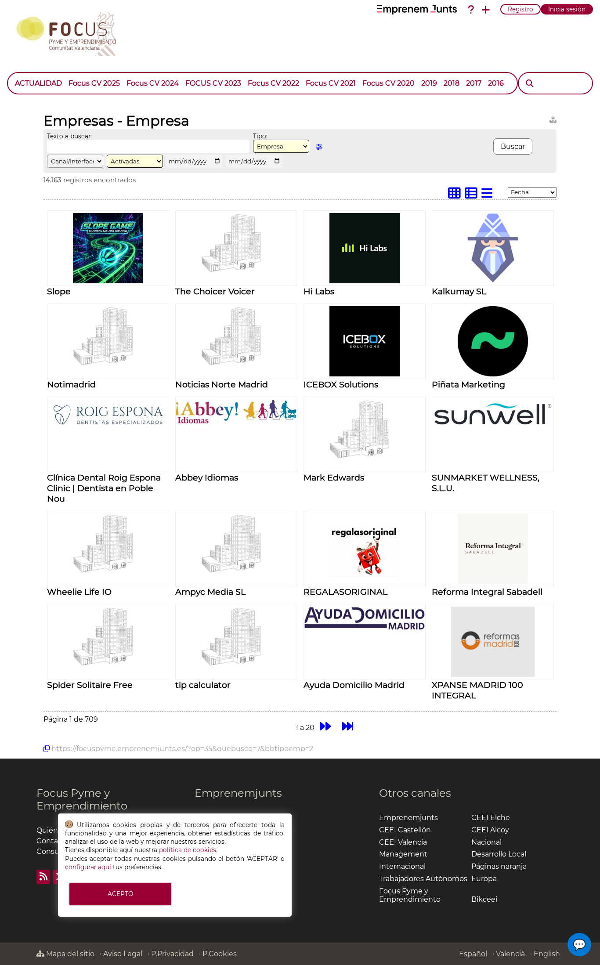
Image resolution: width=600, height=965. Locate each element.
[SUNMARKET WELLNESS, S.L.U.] (492, 427)
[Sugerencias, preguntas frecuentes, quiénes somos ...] (470, 10)
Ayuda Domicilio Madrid (354, 684)
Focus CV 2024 (153, 83)
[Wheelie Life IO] (108, 571)
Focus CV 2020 (388, 83)
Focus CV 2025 (94, 83)
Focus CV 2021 (331, 83)
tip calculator (203, 684)
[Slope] (108, 281)
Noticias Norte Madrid (221, 384)
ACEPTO (120, 893)
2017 (473, 83)
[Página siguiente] (325, 726)
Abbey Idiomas (206, 477)
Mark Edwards (334, 477)
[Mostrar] (510, 79)
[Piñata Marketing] (493, 374)
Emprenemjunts (238, 793)
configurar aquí (88, 867)
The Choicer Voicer (215, 291)
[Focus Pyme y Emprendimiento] (71, 32)
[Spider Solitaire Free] (108, 665)
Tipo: (260, 136)
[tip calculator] (236, 665)
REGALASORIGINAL (345, 591)
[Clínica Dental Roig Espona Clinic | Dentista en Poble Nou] (108, 426)
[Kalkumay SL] (492, 281)
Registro (520, 9)
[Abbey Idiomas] (236, 421)
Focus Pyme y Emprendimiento (81, 799)
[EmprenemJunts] (417, 10)
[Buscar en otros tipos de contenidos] (553, 118)
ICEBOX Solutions (341, 384)
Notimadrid (71, 384)
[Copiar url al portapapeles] (46, 748)
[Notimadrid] (108, 364)
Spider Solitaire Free (90, 684)
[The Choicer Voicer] (236, 271)
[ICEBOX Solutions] (364, 374)
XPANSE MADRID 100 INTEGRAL (477, 690)
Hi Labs (319, 291)
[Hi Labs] (364, 281)
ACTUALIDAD (38, 83)
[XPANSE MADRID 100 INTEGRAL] (493, 674)
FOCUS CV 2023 (213, 83)
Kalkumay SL (459, 291)
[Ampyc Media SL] (236, 571)
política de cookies (187, 849)
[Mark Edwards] (364, 457)
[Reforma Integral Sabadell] (493, 581)
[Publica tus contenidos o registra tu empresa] (485, 10)
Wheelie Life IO (79, 591)
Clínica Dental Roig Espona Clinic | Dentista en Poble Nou (104, 488)
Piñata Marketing (468, 384)
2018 (451, 83)
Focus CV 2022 (273, 83)
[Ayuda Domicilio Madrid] (364, 628)
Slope (59, 291)
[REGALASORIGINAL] (364, 581)
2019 (429, 83)
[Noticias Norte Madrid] (236, 364)
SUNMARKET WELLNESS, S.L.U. (485, 482)
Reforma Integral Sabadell (487, 591)
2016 (496, 83)
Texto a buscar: (69, 136)
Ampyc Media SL (210, 591)
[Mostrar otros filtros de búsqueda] (319, 147)
